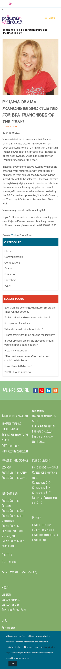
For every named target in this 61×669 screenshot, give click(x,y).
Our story (6, 595)
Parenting (10, 279)
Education (10, 274)
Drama (8, 268)
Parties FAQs (39, 540)
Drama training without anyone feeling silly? (29, 334)
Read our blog (8, 628)
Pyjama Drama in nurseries (15, 473)
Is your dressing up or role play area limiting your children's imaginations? (29, 342)
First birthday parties (43, 530)
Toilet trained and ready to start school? (27, 317)
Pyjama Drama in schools (14, 478)
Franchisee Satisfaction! (18, 366)
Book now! (7, 467)
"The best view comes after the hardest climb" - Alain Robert (27, 358)
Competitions (12, 262)
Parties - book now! (42, 525)
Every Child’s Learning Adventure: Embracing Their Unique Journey (30, 309)
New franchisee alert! (16, 350)
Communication (13, 256)
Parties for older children (45, 535)
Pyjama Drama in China (13, 511)
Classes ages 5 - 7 (41, 493)
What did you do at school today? (23, 328)
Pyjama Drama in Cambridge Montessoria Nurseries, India (13, 531)
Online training (10, 429)
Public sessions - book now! (45, 467)
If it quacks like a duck (17, 323)
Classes (8, 250)
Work (13, 235)
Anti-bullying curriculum (15, 451)
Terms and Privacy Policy (14, 610)
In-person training (11, 423)
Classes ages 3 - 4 (41, 488)
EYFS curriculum (10, 446)
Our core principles (11, 600)
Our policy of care (10, 605)
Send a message (9, 562)
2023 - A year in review (17, 371)
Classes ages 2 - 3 (41, 483)
